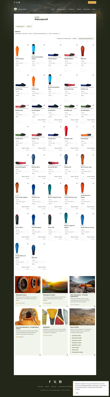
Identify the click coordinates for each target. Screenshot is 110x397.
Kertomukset (87, 9)
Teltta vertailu (75, 350)
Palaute (47, 386)
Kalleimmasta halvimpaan (85, 38)
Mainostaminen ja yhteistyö (65, 386)
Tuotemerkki (19, 26)
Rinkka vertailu (75, 347)
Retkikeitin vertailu (76, 345)
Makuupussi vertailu (76, 340)
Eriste (28, 26)
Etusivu (53, 9)
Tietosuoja (53, 386)
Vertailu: (93, 2)
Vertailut (79, 9)
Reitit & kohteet (61, 9)
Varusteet (70, 9)
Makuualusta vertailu (77, 338)
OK (77, 393)
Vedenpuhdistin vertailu (77, 352)
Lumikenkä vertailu (76, 335)
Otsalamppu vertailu (76, 342)
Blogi (93, 9)
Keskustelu (40, 386)
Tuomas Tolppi (56, 390)
